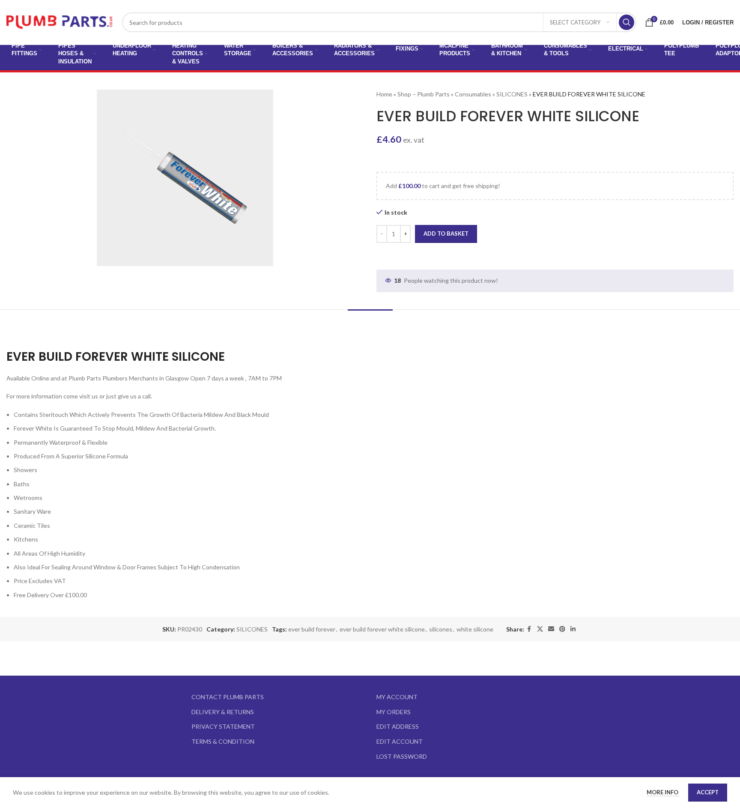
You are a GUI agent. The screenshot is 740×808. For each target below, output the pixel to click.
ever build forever (311, 629)
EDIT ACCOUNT (399, 741)
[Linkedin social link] (573, 629)
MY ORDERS (393, 711)
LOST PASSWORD (401, 756)
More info (663, 792)
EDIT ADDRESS (397, 726)
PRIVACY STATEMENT (223, 726)
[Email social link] (551, 629)
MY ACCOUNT (397, 696)
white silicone (475, 629)
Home (384, 94)
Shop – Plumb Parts (423, 94)
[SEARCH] (626, 22)
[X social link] (540, 629)
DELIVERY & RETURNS (222, 711)
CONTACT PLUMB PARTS (227, 696)
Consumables (473, 94)
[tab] (370, 322)
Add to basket (446, 233)
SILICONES (512, 94)
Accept (708, 792)
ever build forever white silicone (382, 629)
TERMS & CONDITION (222, 741)
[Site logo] (59, 21)
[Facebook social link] (529, 629)
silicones (440, 629)
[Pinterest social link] (562, 629)
